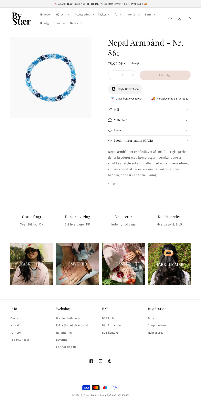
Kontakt (15, 325)
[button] (62, 14)
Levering (61, 339)
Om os (14, 318)
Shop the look (157, 325)
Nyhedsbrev (155, 332)
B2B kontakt (110, 332)
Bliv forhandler (112, 325)
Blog (151, 318)
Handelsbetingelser (68, 318)
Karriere (15, 332)
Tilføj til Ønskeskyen (127, 89)
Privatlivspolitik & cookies (73, 325)
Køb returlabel (19, 339)
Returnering (64, 332)
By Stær (85, 395)
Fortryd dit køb (66, 346)
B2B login (108, 318)
